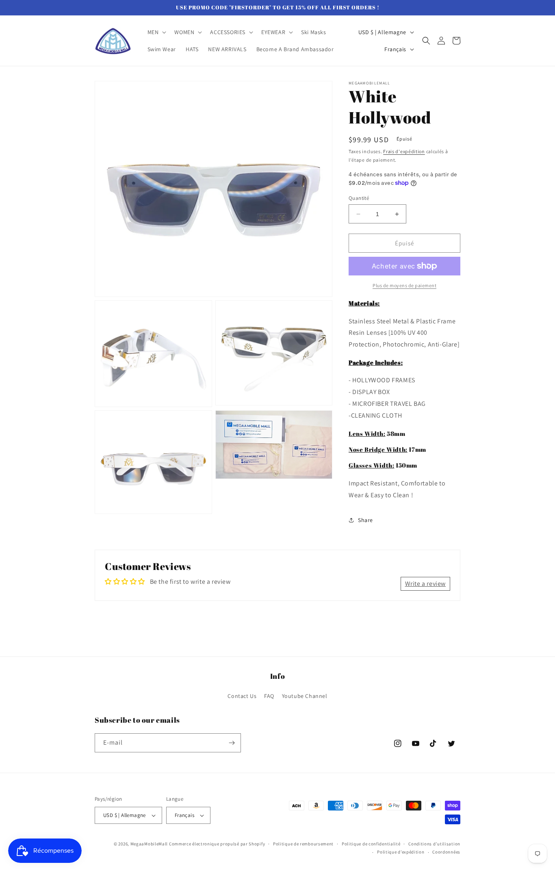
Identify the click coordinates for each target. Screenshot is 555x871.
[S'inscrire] (232, 742)
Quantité (359, 198)
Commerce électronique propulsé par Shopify (217, 844)
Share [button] (365, 520)
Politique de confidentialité (371, 844)
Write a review (425, 583)
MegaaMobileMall (149, 844)
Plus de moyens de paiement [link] (404, 285)
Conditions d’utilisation (434, 844)
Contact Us (242, 696)
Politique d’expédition (400, 852)
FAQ (269, 696)
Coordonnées (446, 852)
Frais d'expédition (404, 151)
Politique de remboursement (303, 844)
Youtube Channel (304, 696)
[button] (156, 32)
